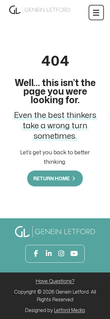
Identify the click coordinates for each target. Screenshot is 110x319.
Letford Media (69, 310)
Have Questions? (55, 281)
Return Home (52, 178)
